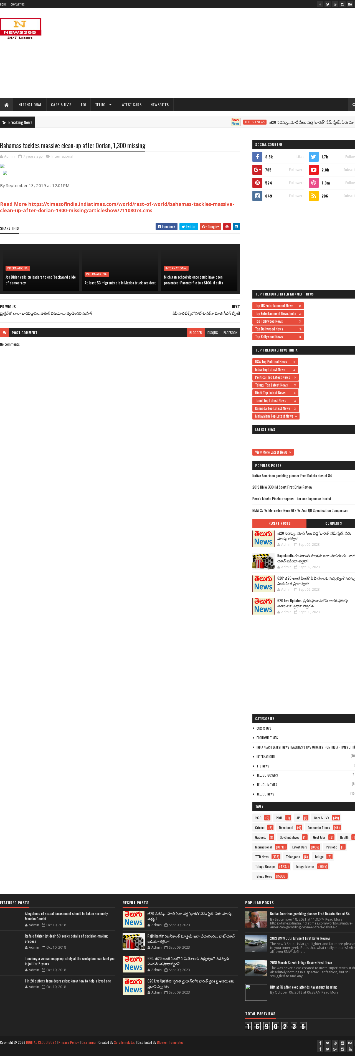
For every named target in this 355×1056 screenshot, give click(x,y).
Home (3, 4)
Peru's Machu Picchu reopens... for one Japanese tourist (291, 498)
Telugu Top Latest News (274, 385)
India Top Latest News (273, 369)
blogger (195, 332)
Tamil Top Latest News (274, 400)
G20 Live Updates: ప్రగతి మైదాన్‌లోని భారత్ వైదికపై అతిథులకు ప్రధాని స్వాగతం (312, 603)
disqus (212, 332)
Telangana (293, 856)
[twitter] (327, 4)
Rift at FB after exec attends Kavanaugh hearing (303, 987)
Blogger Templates (170, 1042)
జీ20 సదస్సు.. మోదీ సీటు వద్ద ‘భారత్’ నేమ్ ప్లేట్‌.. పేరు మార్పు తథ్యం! (314, 535)
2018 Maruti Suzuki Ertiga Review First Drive (301, 962)
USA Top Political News (273, 361)
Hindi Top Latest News (273, 392)
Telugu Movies (267, 784)
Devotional (286, 827)
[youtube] (350, 1049)
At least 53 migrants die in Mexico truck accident (120, 283)
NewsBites (160, 104)
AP (298, 817)
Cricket (260, 827)
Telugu (101, 104)
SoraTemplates (124, 1042)
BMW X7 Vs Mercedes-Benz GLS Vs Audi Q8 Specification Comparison (300, 510)
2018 (279, 817)
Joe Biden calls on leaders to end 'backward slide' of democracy (41, 280)
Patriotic (331, 847)
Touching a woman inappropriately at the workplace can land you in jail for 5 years (70, 961)
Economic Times (267, 738)
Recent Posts (279, 523)
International (29, 104)
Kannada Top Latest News (274, 408)
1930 (258, 817)
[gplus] (335, 1049)
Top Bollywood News (276, 329)
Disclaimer (89, 1042)
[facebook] (320, 4)
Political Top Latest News (274, 377)
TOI (83, 104)
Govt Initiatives (289, 837)
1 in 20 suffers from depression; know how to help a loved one (68, 981)
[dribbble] (335, 4)
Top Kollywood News (276, 336)
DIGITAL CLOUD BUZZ (41, 1042)
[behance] (350, 4)
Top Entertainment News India (276, 313)
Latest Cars (131, 104)
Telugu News (242, 122)
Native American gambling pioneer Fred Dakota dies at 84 (292, 475)
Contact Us (17, 4)
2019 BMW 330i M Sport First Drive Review (282, 487)
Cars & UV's (61, 104)
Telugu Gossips (267, 775)
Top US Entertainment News (276, 305)
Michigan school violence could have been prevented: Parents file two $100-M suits (193, 280)
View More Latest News (271, 452)
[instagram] (342, 4)
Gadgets (260, 837)
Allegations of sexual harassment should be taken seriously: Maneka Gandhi (66, 916)
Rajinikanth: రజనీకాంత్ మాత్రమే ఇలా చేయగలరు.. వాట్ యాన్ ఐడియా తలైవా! (191, 938)
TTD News (263, 766)
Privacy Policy (69, 1042)
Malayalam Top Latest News (274, 416)
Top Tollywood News (276, 321)
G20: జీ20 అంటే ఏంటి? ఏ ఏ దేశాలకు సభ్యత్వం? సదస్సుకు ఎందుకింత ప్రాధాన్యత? (188, 961)
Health (344, 837)
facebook (230, 332)
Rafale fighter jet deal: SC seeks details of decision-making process (66, 938)
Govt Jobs (319, 837)
